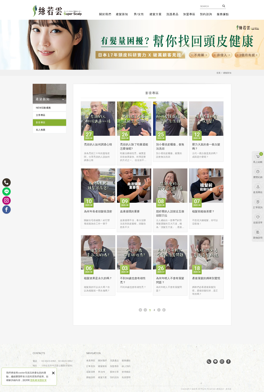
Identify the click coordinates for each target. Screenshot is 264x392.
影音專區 (40, 122)
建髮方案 (156, 14)
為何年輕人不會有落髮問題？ (170, 265)
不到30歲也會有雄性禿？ (134, 263)
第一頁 (140, 310)
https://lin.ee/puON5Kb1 (215, 361)
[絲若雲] (57, 11)
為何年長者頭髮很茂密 (98, 198)
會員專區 (90, 360)
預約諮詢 (206, 14)
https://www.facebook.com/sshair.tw (228, 361)
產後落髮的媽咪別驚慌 (206, 267)
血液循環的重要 (134, 200)
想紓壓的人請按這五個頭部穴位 (170, 200)
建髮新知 (122, 14)
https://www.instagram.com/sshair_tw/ (222, 361)
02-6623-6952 (65, 361)
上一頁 (145, 310)
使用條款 (126, 372)
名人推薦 (40, 129)
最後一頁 (164, 310)
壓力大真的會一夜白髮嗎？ (206, 132)
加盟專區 (189, 14)
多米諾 (228, 389)
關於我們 (105, 14)
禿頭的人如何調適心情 (98, 133)
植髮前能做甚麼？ (206, 198)
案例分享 (114, 372)
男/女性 (139, 14)
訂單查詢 (90, 366)
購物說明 (90, 377)
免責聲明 (126, 377)
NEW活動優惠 (43, 107)
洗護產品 (172, 14)
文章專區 (40, 115)
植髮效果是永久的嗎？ (98, 265)
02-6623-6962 (209, 361)
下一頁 (159, 310)
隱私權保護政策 (38, 380)
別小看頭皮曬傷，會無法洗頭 (170, 132)
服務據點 (223, 14)
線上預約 (126, 366)
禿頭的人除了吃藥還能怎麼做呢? (134, 133)
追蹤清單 (90, 372)
